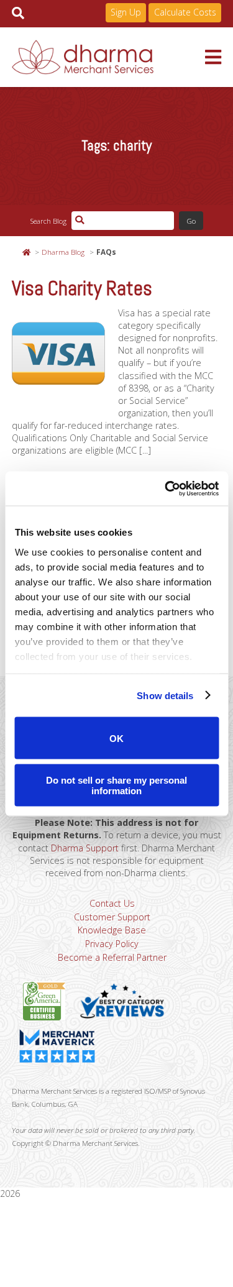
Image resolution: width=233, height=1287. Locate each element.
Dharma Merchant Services (109, 57)
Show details (165, 695)
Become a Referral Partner (112, 957)
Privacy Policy (112, 944)
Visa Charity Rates (82, 288)
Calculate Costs (185, 12)
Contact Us (112, 903)
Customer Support (112, 917)
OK (116, 738)
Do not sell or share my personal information (116, 784)
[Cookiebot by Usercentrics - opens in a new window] (166, 488)
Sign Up (126, 12)
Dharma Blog (63, 252)
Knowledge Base (112, 930)
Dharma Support (85, 848)
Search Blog (48, 221)
